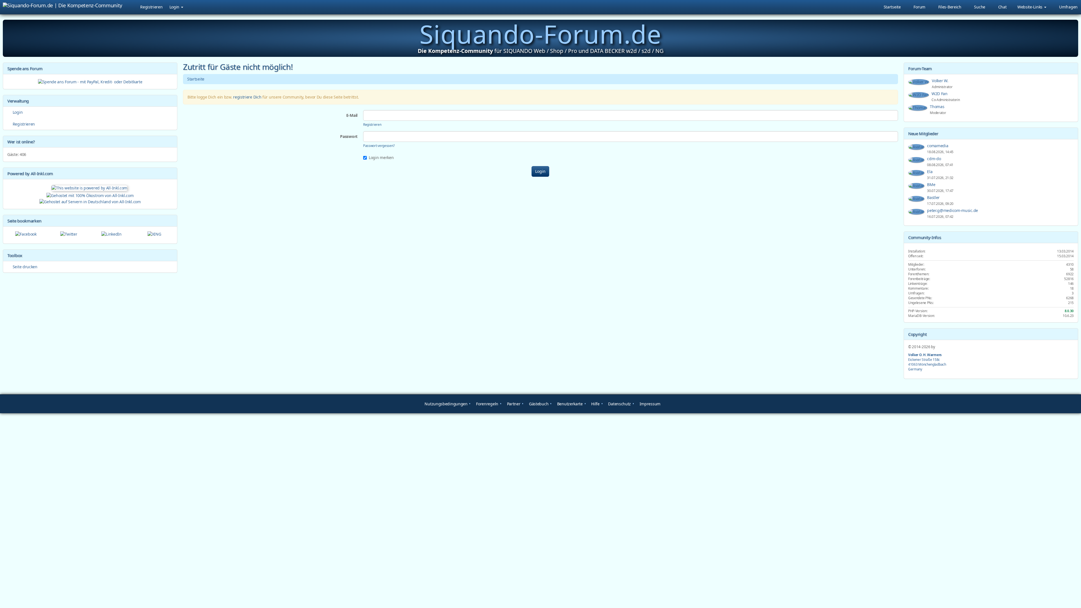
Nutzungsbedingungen (446, 403)
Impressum (649, 403)
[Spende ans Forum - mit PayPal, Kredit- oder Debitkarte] (90, 81)
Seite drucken (24, 266)
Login (174, 7)
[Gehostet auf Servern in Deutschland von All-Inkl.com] (89, 201)
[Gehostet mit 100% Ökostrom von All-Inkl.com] (89, 195)
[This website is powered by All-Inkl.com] (90, 187)
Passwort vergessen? (378, 145)
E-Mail (352, 115)
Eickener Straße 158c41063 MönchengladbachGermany (927, 361)
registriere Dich (247, 97)
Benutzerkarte (569, 403)
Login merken (381, 157)
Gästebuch (538, 403)
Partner (513, 403)
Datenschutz (619, 403)
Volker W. (940, 80)
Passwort (349, 136)
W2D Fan (940, 93)
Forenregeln (486, 403)
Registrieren (151, 7)
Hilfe (595, 403)
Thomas (937, 106)
